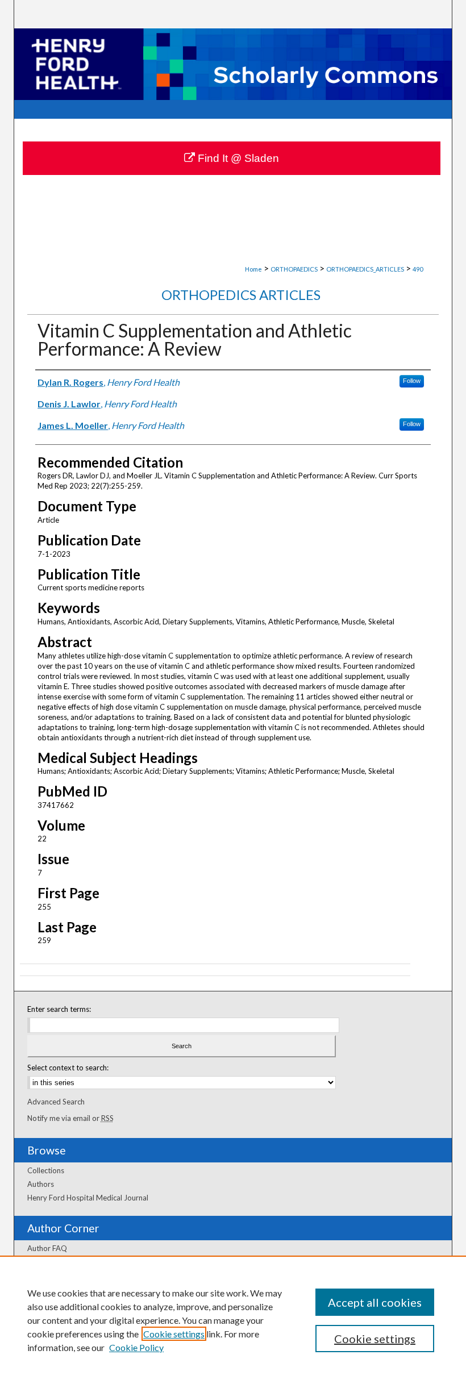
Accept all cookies (375, 1302)
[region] (233, 1320)
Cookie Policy (136, 1347)
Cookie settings (174, 1333)
